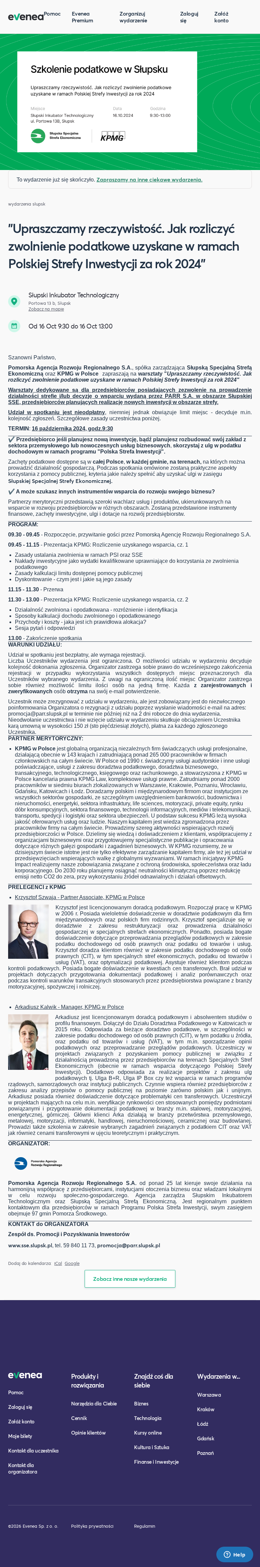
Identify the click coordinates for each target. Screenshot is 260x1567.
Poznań (205, 1452)
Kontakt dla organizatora (22, 1468)
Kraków (205, 1409)
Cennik (79, 1418)
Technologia (147, 1418)
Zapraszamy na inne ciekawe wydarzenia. (149, 179)
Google (72, 1263)
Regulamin (144, 1526)
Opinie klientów (88, 1432)
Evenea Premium (82, 17)
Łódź (202, 1423)
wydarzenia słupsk (26, 204)
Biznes (141, 1403)
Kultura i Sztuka (151, 1447)
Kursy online (147, 1432)
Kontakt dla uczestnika (33, 1450)
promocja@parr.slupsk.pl (128, 1245)
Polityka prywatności (92, 1526)
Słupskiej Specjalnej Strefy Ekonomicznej (59, 480)
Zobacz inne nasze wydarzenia (130, 1278)
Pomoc (52, 13)
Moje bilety (20, 1436)
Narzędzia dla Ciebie (94, 1403)
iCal (58, 1263)
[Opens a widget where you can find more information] (234, 1555)
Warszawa (209, 1394)
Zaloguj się (189, 17)
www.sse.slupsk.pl (30, 1245)
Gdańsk (205, 1438)
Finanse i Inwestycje (156, 1461)
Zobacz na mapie (46, 309)
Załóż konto (221, 17)
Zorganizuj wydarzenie (133, 17)
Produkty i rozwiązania (87, 1380)
